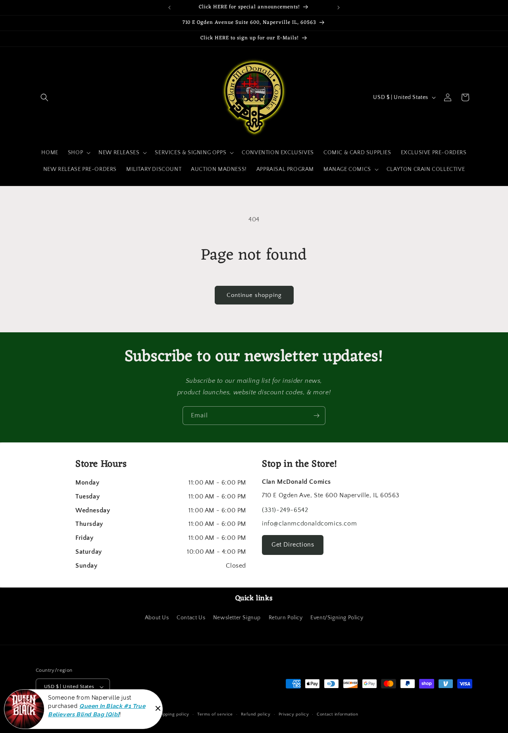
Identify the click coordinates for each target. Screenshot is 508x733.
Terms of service (215, 714)
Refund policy (256, 714)
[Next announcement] (338, 7)
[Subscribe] (316, 415)
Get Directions (292, 544)
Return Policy (286, 618)
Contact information (337, 714)
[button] (44, 97)
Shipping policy (173, 714)
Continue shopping (254, 295)
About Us (157, 618)
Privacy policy (294, 714)
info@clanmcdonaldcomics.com (309, 523)
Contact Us (191, 618)
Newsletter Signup (237, 618)
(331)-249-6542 (285, 510)
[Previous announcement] (169, 7)
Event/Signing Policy (336, 618)
